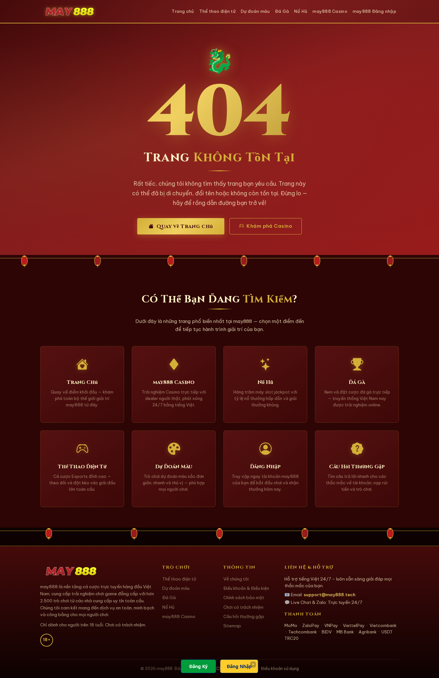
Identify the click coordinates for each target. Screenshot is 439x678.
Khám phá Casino (269, 226)
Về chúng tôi (236, 579)
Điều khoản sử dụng (280, 668)
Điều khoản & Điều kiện (246, 588)
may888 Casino (329, 11)
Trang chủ (183, 11)
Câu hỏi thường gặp (243, 616)
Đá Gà (282, 11)
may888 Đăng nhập (374, 11)
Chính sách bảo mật (243, 597)
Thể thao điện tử (217, 11)
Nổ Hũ (300, 11)
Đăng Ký (198, 666)
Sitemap (232, 626)
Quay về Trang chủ (185, 226)
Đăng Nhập (239, 666)
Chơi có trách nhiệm (243, 607)
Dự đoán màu (255, 11)
